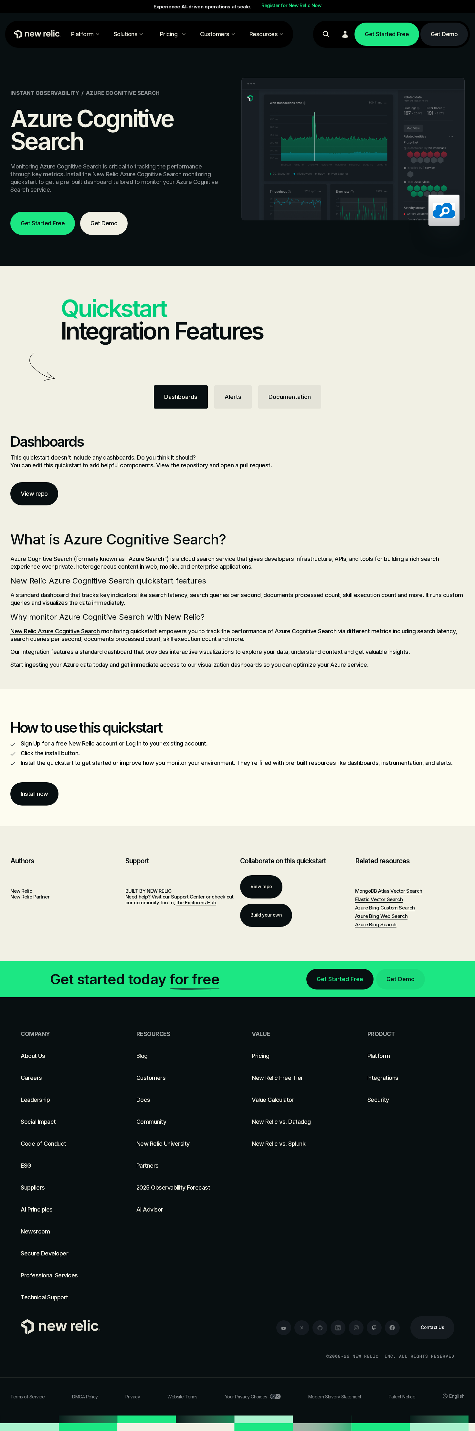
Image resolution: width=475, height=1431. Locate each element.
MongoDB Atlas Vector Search (388, 891)
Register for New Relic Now (291, 5)
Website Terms (182, 1396)
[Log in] (345, 34)
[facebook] (392, 1327)
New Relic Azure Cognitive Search (55, 631)
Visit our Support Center (178, 897)
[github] (320, 1327)
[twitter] (302, 1327)
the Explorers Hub (196, 902)
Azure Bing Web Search (381, 916)
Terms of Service (27, 1396)
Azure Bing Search (375, 924)
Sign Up (30, 743)
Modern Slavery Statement (334, 1396)
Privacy (132, 1396)
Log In (133, 743)
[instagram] (356, 1327)
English (457, 1396)
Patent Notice (402, 1396)
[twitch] (374, 1327)
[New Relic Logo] (36, 34)
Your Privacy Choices (246, 1396)
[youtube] (283, 1327)
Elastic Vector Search (379, 899)
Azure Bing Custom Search (385, 908)
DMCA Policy (85, 1396)
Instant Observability (44, 92)
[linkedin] (338, 1327)
